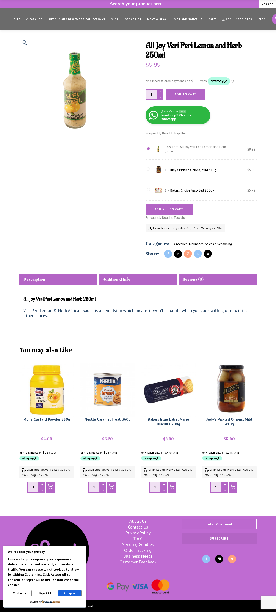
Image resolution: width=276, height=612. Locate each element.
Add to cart (185, 94)
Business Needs (138, 556)
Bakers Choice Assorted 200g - (192, 190)
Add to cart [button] (50, 488)
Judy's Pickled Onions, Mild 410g (193, 170)
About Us (138, 521)
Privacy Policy (138, 533)
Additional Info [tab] (116, 279)
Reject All (45, 593)
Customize (19, 593)
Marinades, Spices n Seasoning (210, 244)
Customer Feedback (137, 562)
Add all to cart (169, 209)
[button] (24, 42)
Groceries (180, 244)
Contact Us (138, 527)
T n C (138, 538)
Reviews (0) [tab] (193, 279)
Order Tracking (138, 550)
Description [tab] (34, 279)
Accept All (70, 593)
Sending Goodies (138, 544)
